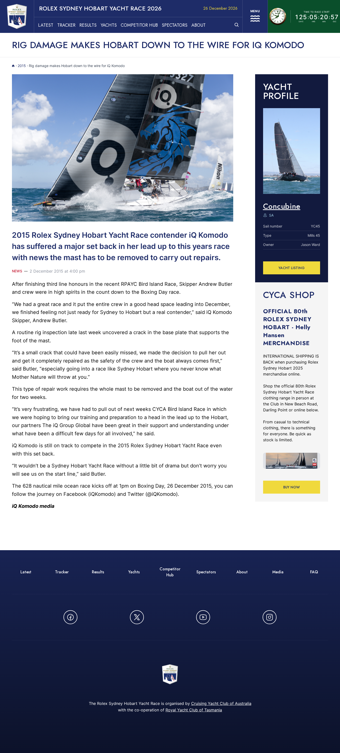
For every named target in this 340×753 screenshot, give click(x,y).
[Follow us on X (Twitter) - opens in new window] (137, 617)
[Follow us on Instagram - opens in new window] (270, 617)
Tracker (66, 25)
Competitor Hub (139, 25)
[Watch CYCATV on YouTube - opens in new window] (203, 617)
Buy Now (291, 487)
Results (88, 25)
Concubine (281, 206)
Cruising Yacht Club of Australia (221, 703)
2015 (22, 66)
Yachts (109, 25)
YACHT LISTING (292, 267)
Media (277, 572)
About (198, 25)
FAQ (314, 572)
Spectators (174, 25)
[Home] (13, 65)
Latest (45, 25)
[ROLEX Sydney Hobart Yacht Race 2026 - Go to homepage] (17, 16)
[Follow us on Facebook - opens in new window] (70, 617)
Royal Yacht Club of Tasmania (194, 709)
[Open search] (236, 24)
